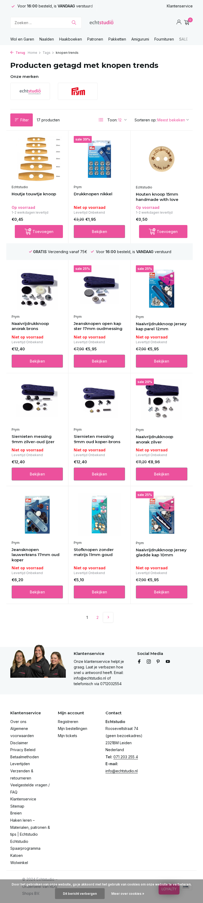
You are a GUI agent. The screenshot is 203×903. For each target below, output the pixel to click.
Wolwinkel (19, 862)
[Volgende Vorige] (108, 617)
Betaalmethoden (24, 757)
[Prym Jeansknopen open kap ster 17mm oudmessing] (99, 288)
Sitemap (17, 806)
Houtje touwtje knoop (34, 193)
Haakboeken (70, 39)
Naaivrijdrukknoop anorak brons (30, 326)
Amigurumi (140, 39)
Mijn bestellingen (72, 728)
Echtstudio (20, 187)
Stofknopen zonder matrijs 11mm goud (94, 552)
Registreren (68, 721)
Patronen (95, 39)
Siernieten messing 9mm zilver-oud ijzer (33, 439)
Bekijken (99, 231)
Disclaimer (19, 743)
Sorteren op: (145, 120)
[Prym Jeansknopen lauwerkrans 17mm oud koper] (37, 514)
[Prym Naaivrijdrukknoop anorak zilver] (161, 401)
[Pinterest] (158, 662)
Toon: (112, 120)
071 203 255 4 (125, 757)
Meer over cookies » (127, 894)
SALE (183, 39)
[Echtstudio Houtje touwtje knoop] (37, 159)
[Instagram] (149, 662)
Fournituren (164, 39)
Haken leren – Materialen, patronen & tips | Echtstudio (30, 827)
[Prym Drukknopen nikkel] (99, 159)
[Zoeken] (74, 22)
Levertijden (20, 763)
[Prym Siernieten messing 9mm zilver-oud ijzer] (37, 401)
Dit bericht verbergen (80, 894)
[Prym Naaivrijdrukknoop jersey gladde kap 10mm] (161, 514)
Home (32, 53)
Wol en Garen (22, 39)
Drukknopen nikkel (93, 193)
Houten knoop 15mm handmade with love (157, 197)
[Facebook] (139, 662)
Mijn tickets (67, 735)
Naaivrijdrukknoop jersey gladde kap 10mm (161, 552)
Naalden (46, 39)
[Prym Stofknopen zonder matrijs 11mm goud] (99, 514)
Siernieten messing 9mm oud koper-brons (97, 439)
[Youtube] (168, 662)
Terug (20, 53)
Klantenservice (180, 6)
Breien (16, 813)
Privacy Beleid (22, 749)
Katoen (16, 855)
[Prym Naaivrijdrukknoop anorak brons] (37, 288)
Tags (46, 53)
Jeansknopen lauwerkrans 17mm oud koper (35, 554)
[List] (101, 119)
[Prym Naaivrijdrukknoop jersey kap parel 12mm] (161, 288)
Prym (78, 187)
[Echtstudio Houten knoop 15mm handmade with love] (161, 159)
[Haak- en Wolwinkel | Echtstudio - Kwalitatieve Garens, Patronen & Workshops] (101, 22)
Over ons (18, 721)
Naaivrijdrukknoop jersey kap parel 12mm (161, 326)
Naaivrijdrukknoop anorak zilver (154, 439)
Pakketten (117, 39)
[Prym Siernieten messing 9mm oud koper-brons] (99, 401)
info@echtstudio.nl (121, 771)
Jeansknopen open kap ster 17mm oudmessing (98, 326)
